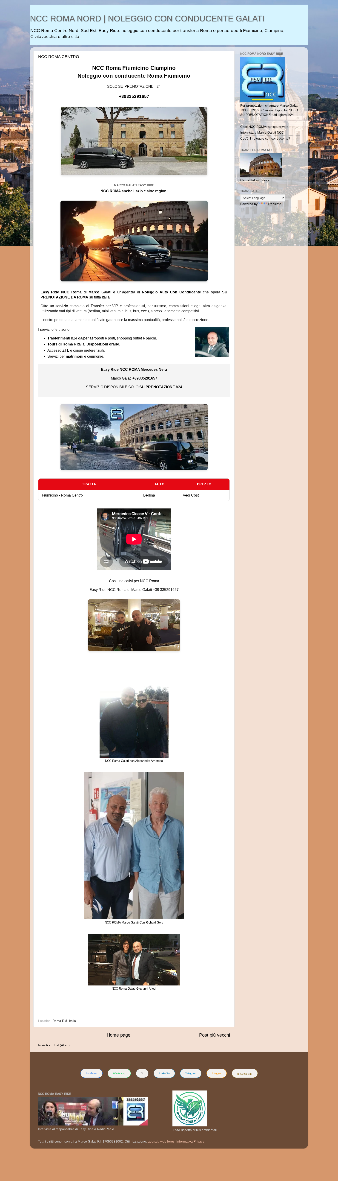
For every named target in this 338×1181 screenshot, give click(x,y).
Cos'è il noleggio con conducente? (265, 138)
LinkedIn (164, 1073)
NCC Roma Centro (58, 56)
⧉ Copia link (244, 1073)
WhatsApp (119, 1073)
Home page (118, 1035)
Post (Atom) (61, 1045)
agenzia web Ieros (161, 1141)
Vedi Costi (191, 495)
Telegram (190, 1073)
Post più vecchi (214, 1035)
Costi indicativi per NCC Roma (134, 581)
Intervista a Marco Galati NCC (262, 132)
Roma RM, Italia (64, 1021)
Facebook (91, 1073)
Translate (274, 204)
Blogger (216, 1073)
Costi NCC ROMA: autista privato (264, 127)
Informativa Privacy (190, 1141)
